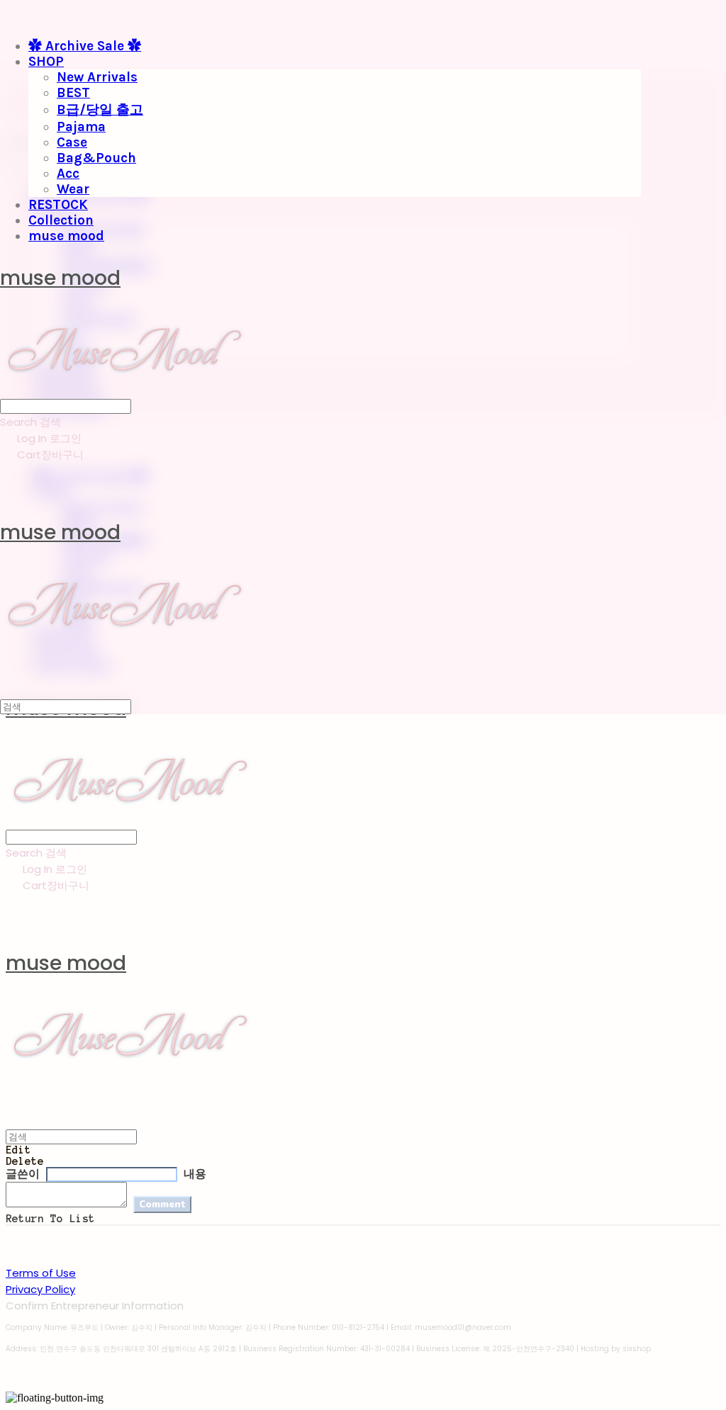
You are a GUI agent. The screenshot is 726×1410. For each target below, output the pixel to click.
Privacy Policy (40, 1289)
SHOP (46, 61)
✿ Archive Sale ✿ (84, 46)
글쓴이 (23, 1174)
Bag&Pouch (96, 158)
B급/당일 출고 (100, 110)
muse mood (66, 236)
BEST (73, 93)
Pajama (81, 127)
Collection (61, 220)
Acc (68, 173)
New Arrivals (97, 77)
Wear (73, 189)
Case (72, 142)
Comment (162, 1204)
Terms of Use (41, 1272)
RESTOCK (58, 205)
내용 (195, 1174)
